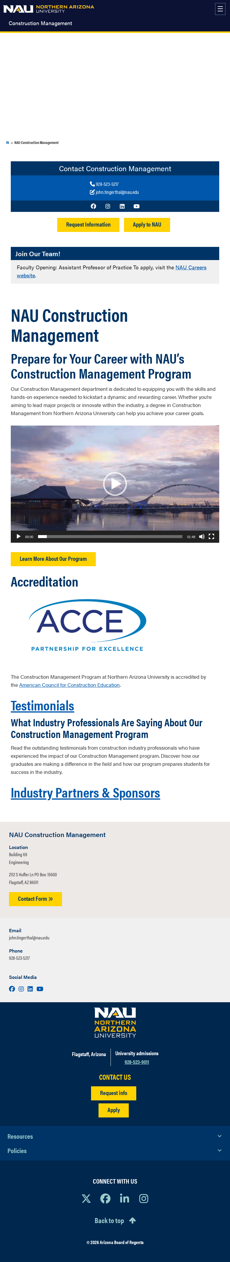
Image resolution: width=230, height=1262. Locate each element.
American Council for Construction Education (69, 684)
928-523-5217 (19, 957)
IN (7, 142)
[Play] (19, 537)
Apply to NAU (147, 224)
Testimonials (42, 704)
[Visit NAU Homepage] (115, 1023)
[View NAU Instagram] (144, 1198)
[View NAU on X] (86, 1198)
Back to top (109, 1220)
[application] (115, 484)
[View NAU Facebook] (105, 1198)
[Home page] (48, 9)
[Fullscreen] (211, 537)
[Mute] (202, 537)
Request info (113, 1092)
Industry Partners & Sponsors (85, 791)
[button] (115, 484)
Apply (114, 1109)
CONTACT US (115, 1077)
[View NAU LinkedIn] (125, 1198)
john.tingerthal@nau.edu (29, 937)
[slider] (110, 536)
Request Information (88, 224)
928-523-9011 (137, 1061)
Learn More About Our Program (53, 558)
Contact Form (33, 898)
